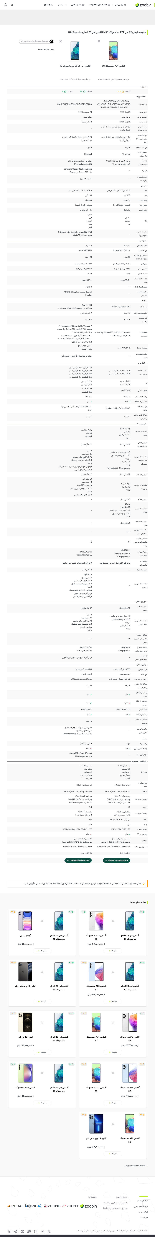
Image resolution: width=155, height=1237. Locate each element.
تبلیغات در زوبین (141, 1206)
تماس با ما (143, 1212)
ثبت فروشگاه (142, 1201)
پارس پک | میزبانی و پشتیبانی (115, 1203)
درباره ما (144, 1217)
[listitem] (113, 932)
